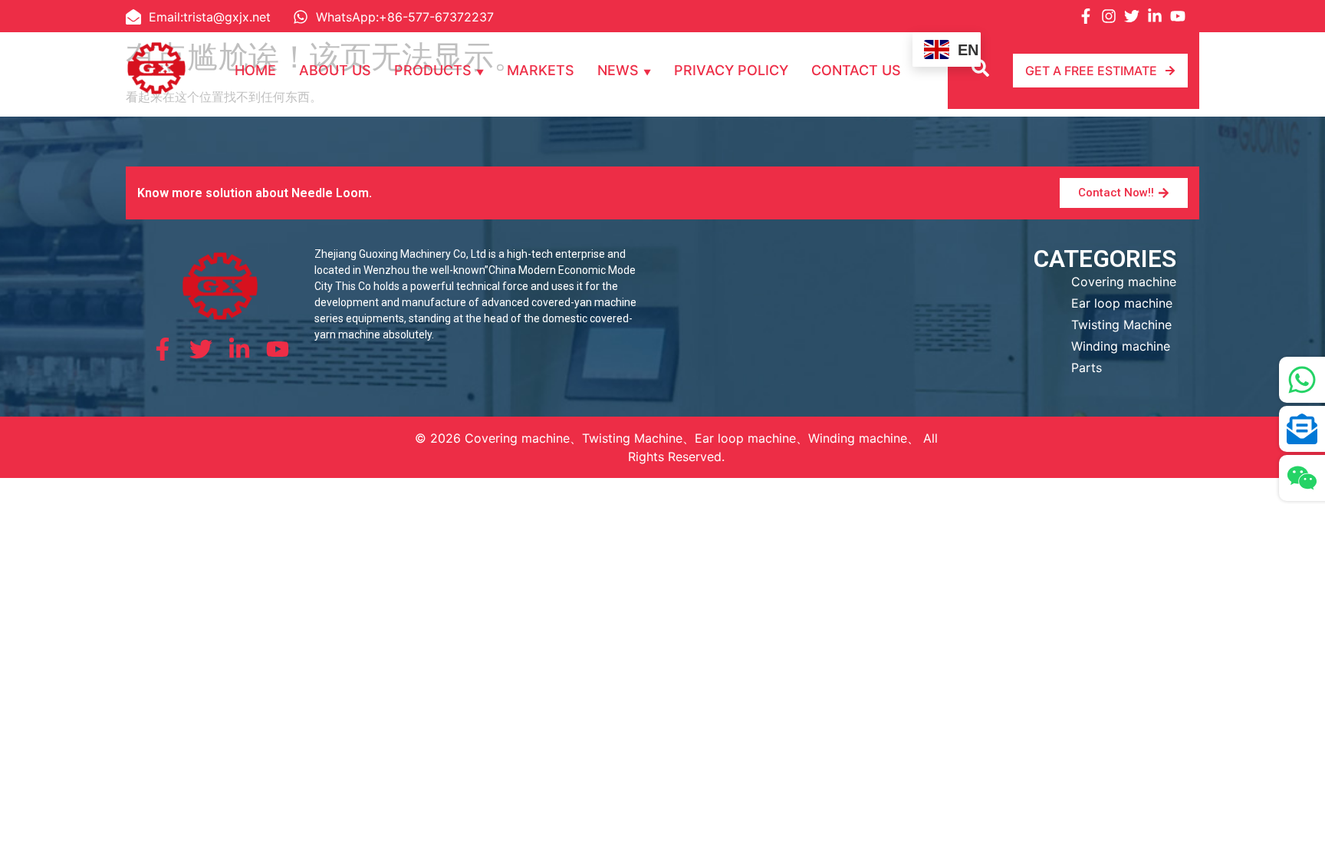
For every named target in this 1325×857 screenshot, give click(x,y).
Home (255, 70)
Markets (540, 70)
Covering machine (1123, 281)
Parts (1086, 367)
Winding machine (1120, 346)
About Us (335, 70)
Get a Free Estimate (1091, 70)
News (618, 70)
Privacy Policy (731, 70)
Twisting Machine (1121, 324)
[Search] (982, 71)
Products (433, 70)
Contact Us (856, 70)
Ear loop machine (1121, 303)
